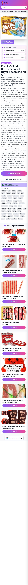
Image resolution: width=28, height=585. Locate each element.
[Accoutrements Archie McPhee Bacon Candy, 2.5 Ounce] (14, 339)
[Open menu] (26, 3)
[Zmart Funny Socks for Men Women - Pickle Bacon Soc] (14, 417)
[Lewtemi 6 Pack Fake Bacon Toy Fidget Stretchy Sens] (14, 287)
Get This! (15, 249)
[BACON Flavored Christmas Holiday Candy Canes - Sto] (14, 235)
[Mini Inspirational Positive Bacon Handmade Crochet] (14, 365)
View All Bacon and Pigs (15, 438)
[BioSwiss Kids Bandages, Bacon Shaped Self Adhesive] (14, 261)
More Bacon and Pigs (15, 179)
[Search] (25, 7)
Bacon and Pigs (5, 11)
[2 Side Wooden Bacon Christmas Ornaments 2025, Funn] (14, 391)
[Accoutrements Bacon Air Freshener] (14, 313)
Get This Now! (15, 173)
